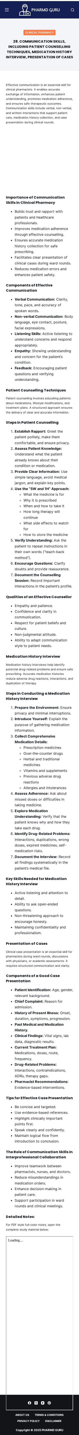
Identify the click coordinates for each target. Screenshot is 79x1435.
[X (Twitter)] (36, 1403)
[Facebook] (29, 1403)
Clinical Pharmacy (39, 32)
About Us (22, 1415)
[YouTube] (42, 1403)
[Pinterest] (49, 1403)
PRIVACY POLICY (28, 1421)
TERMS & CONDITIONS (49, 1415)
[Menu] (7, 10)
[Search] (72, 10)
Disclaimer (53, 1421)
